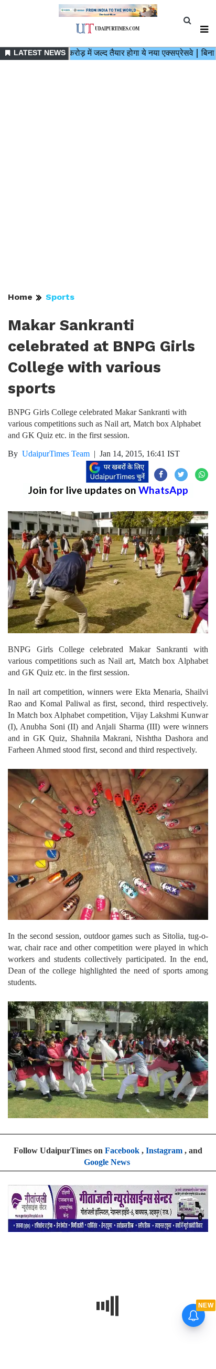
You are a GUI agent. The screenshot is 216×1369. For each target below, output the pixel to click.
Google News (107, 1162)
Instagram (164, 1150)
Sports (60, 297)
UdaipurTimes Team (56, 453)
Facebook (122, 1150)
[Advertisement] (108, 176)
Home (20, 297)
